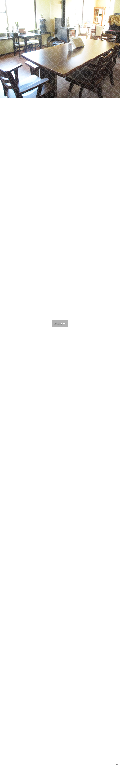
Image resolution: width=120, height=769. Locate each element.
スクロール (116, 764)
